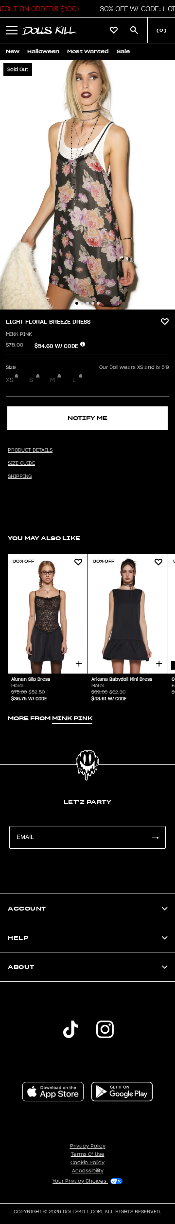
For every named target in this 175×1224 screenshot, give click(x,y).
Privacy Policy (87, 1146)
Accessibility (88, 1171)
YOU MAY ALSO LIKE (44, 538)
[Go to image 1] (76, 303)
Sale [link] (123, 51)
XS (10, 380)
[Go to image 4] (92, 303)
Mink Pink (19, 334)
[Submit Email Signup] (155, 837)
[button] (12, 30)
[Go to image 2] (82, 303)
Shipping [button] (20, 476)
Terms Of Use (88, 1154)
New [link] (12, 51)
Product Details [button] (30, 450)
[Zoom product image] (87, 185)
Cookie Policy (87, 1162)
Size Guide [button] (21, 463)
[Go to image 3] (87, 303)
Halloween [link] (43, 51)
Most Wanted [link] (88, 51)
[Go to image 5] (98, 303)
